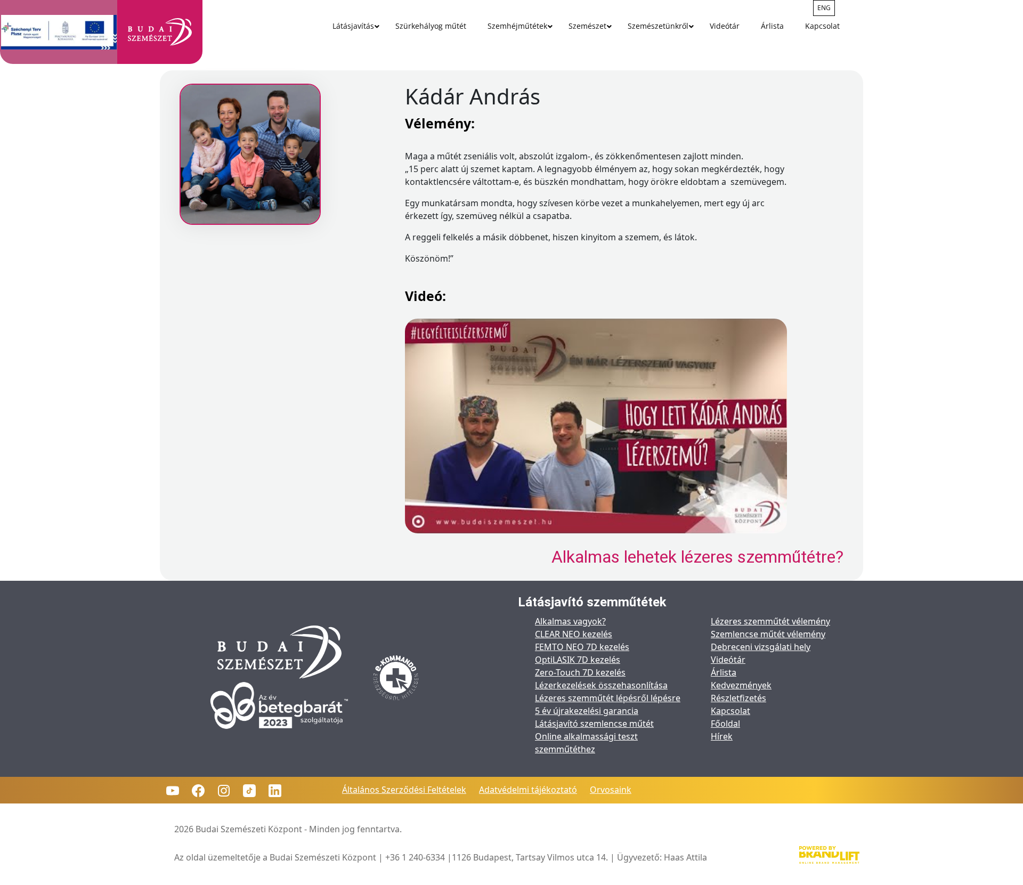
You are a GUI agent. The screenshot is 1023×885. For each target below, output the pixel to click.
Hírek (722, 736)
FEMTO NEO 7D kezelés (582, 647)
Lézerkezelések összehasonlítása (601, 685)
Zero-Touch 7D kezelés (580, 672)
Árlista (723, 672)
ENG (824, 7)
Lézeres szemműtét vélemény (770, 621)
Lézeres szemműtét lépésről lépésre (607, 698)
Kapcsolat (730, 711)
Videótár (728, 659)
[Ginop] (59, 32)
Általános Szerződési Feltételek (404, 789)
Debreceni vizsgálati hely (760, 647)
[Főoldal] (160, 32)
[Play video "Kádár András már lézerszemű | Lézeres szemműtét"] (596, 426)
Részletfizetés (738, 698)
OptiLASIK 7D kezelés (577, 659)
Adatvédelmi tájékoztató (528, 789)
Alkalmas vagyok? (570, 621)
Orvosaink (610, 789)
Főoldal (725, 723)
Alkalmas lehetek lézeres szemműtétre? (697, 557)
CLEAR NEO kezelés (573, 634)
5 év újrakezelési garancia (586, 711)
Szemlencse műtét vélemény (768, 634)
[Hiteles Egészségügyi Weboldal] (396, 679)
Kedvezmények (741, 685)
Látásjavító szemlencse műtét (594, 723)
